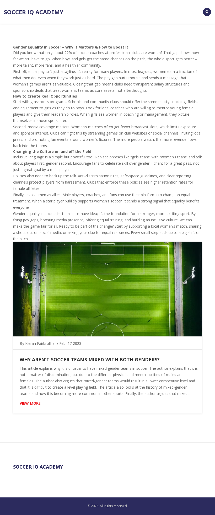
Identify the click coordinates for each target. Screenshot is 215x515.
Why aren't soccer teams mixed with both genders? (90, 359)
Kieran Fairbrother (40, 343)
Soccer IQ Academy (33, 12)
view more (30, 403)
